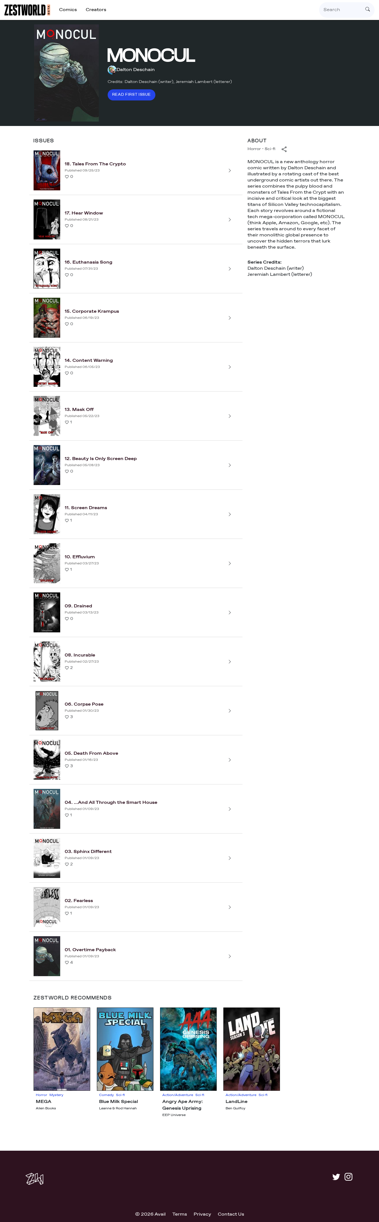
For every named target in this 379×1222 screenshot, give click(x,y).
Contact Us (231, 1214)
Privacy (202, 1214)
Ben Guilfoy (235, 1108)
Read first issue (131, 94)
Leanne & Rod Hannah (118, 1108)
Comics (68, 10)
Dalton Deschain (136, 70)
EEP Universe (174, 1115)
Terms (179, 1214)
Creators (96, 10)
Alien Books (46, 1108)
